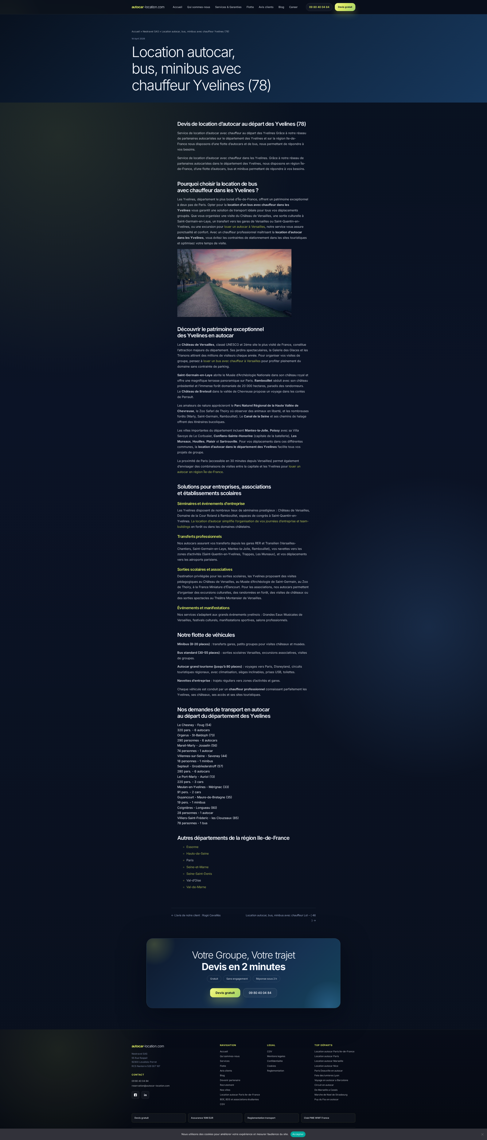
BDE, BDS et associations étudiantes (239, 1099)
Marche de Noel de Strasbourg (330, 1094)
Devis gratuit (345, 7)
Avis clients (266, 7)
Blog (281, 7)
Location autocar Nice (326, 1065)
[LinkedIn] (145, 1095)
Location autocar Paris (326, 1056)
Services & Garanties (228, 7)
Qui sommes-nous (198, 7)
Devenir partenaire (230, 1080)
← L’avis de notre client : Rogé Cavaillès (195, 915)
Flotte (250, 7)
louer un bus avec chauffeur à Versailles (231, 361)
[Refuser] (482, 1134)
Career (293, 7)
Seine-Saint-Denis (199, 874)
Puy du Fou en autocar (326, 1099)
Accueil (177, 7)
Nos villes (225, 1089)
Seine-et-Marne (197, 867)
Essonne (192, 847)
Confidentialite (275, 1061)
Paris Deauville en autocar (328, 1070)
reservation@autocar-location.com (151, 1085)
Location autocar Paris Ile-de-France (240, 1094)
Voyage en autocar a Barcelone (331, 1080)
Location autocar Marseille (328, 1061)
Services (224, 1061)
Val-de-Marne (196, 887)
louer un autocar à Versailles (244, 226)
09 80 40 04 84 (319, 8)
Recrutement (227, 1084)
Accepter (298, 1134)
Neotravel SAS (151, 31)
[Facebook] (135, 1095)
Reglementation (275, 1070)
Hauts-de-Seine (197, 853)
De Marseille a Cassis (325, 1089)
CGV (222, 1104)
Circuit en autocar (324, 1084)
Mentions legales (276, 1056)
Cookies (271, 1065)
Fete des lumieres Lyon (326, 1075)
